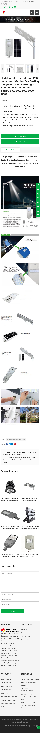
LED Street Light (6, 682)
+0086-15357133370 (11, 1)
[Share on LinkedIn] (12, 444)
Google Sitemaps (32, 726)
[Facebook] (2, 7)
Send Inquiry (21, 136)
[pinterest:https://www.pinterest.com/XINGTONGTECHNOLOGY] (38, 194)
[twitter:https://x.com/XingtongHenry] (38, 189)
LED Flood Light (6, 686)
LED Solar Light (6, 689)
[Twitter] (4, 7)
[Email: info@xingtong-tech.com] (38, 215)
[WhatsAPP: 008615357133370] (38, 211)
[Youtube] (15, 7)
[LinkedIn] (7, 7)
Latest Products (6, 679)
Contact (8, 5)
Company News (26, 636)
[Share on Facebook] (7, 444)
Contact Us (24, 640)
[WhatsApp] (10, 7)
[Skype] (12, 7)
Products (24, 633)
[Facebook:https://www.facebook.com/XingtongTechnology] (38, 185)
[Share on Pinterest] (15, 444)
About (3, 5)
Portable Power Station (8, 700)
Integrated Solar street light (16, 439)
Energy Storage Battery (9, 696)
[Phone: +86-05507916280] (38, 206)
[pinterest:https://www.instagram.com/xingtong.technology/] (38, 198)
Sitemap (22, 726)
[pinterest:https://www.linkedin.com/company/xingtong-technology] (38, 202)
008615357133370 (27, 691)
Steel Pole (4, 693)
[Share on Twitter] (9, 444)
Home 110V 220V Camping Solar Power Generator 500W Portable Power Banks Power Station (18, 459)
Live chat (22, 141)
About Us (24, 629)
